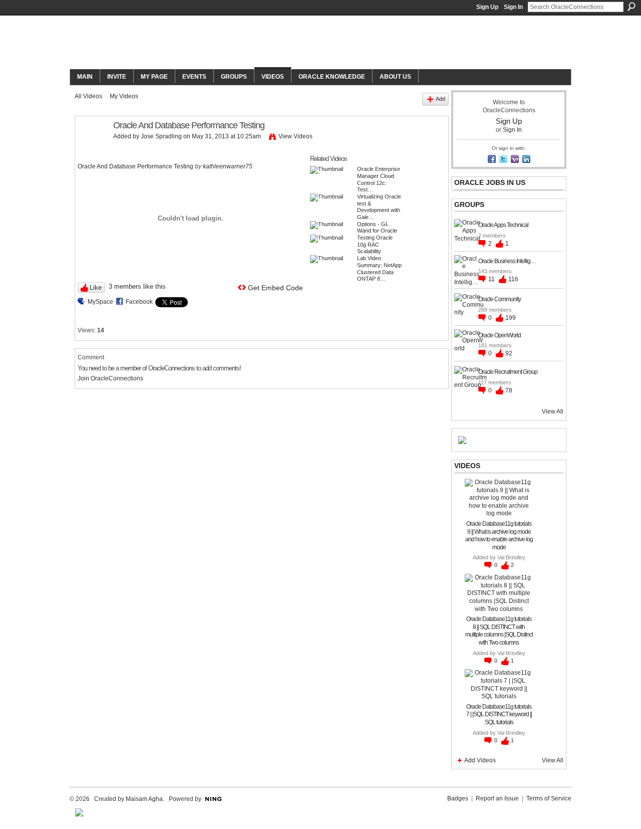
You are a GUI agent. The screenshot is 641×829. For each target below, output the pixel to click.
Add (440, 99)
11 (492, 279)
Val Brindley (511, 557)
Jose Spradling (161, 136)
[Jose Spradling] (94, 148)
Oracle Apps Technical (503, 225)
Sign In (513, 7)
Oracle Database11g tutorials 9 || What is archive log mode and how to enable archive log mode (499, 535)
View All (552, 411)
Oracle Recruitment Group (507, 371)
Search (631, 6)
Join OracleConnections (110, 378)
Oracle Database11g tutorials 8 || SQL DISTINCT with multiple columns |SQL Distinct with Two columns (499, 630)
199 (510, 317)
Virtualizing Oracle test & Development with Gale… (379, 206)
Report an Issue (497, 798)
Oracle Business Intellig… (507, 261)
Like (96, 287)
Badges (457, 798)
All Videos (88, 96)
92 (508, 353)
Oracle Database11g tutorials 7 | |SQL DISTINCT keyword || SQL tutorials (499, 714)
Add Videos (480, 760)
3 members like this (137, 286)
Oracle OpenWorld (499, 335)
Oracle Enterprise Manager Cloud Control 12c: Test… (378, 179)
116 (513, 279)
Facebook (139, 301)
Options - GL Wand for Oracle (377, 227)
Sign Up (487, 7)
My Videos (124, 96)
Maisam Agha (144, 798)
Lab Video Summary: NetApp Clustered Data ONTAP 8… (379, 268)
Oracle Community (499, 299)
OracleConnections (208, 43)
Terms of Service (548, 798)
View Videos (295, 136)
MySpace (100, 301)
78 (508, 390)
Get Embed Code (275, 288)
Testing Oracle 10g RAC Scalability (375, 244)
